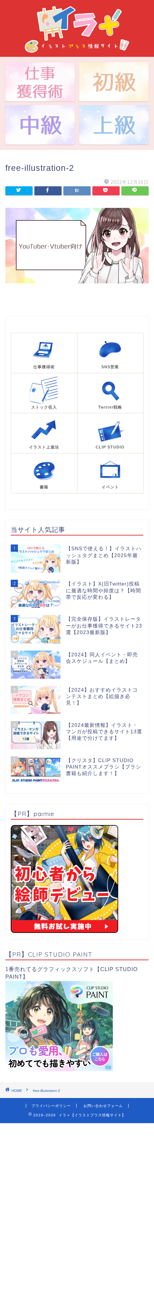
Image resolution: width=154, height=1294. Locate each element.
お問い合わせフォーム (103, 1106)
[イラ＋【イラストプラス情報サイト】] (77, 51)
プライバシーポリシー (51, 1106)
